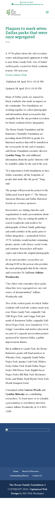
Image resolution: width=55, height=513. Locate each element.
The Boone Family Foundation (26, 485)
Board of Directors (30, 471)
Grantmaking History (19, 476)
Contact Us (37, 476)
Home (15, 471)
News (8, 42)
